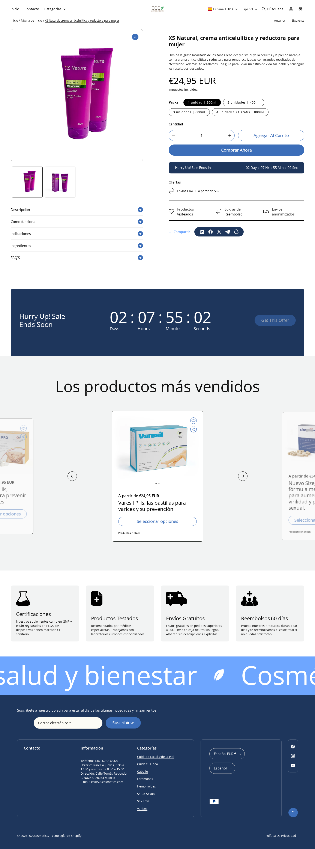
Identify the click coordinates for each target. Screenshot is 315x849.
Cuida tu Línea (147, 764)
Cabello (142, 771)
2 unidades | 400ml (244, 102)
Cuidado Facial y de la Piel (155, 757)
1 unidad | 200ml (202, 102)
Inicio (14, 20)
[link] (275, 320)
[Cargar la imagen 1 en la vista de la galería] (27, 182)
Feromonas (145, 779)
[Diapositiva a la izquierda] (72, 476)
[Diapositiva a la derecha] (243, 476)
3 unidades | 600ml (189, 112)
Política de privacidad (281, 836)
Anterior (279, 20)
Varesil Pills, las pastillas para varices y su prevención (152, 506)
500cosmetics (38, 836)
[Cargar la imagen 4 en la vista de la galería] (60, 182)
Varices (142, 809)
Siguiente (298, 20)
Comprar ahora (236, 150)
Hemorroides (146, 786)
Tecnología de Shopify (65, 836)
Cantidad (176, 124)
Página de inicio (31, 20)
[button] (55, 9)
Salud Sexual (146, 794)
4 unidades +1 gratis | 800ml (240, 112)
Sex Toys (143, 801)
